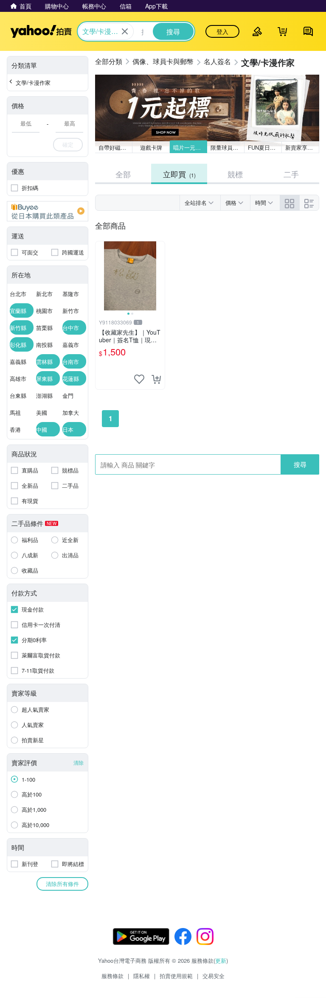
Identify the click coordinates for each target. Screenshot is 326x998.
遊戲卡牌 (151, 147)
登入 (222, 31)
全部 (123, 173)
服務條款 (112, 976)
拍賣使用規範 (176, 976)
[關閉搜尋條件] (125, 31)
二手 (291, 173)
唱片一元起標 (189, 147)
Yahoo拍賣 (41, 31)
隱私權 (141, 976)
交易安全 (213, 976)
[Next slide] (159, 276)
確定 (67, 144)
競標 (235, 173)
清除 (78, 762)
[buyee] (47, 211)
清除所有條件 (62, 884)
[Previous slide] (101, 276)
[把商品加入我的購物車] (156, 379)
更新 (220, 960)
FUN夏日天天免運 (265, 147)
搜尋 (300, 464)
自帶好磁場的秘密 (115, 147)
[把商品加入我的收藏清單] (139, 379)
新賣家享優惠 (301, 147)
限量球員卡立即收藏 (227, 147)
